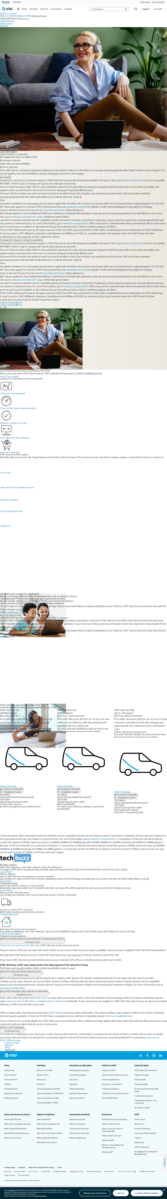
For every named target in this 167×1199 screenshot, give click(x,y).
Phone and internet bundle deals (146, 1090)
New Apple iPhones (12, 1119)
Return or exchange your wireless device (113, 1146)
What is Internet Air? (111, 1124)
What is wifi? (107, 1152)
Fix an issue (5, 472)
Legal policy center (76, 1171)
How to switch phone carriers (115, 1075)
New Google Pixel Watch (47, 1137)
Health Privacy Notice (147, 1171)
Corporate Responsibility (145, 1133)
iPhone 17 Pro (43, 1075)
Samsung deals (141, 1084)
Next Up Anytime (76, 1098)
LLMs (59, 1167)
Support (12, 615)
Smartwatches (11, 1088)
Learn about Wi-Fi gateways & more (17, 487)
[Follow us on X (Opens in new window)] (140, 1055)
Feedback (21, 1167)
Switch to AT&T (109, 1070)
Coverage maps (19, 1171)
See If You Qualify (9, 376)
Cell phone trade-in (110, 1088)
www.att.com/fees (77, 206)
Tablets (7, 1084)
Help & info (139, 1142)
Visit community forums (11, 511)
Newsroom (139, 1124)
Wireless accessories (13, 1093)
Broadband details (59, 1171)
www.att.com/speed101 (75, 223)
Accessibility (45, 1171)
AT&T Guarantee (141, 1147)
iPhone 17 (41, 1084)
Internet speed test (110, 1079)
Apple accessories (77, 1119)
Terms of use (33, 1171)
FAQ (19, 615)
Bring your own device (112, 1084)
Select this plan (8, 786)
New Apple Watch (45, 1128)
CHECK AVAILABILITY (11, 302)
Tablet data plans (76, 1088)
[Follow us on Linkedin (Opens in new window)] (160, 1055)
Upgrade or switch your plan (13, 422)
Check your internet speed (12, 393)
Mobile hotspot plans (78, 1093)
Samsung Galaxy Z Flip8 (47, 1102)
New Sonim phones (13, 1137)
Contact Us (5, 526)
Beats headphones (77, 1137)
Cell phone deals (141, 1075)
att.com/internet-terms (51, 210)
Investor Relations (142, 1128)
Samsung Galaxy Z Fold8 (48, 1098)
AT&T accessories (77, 1124)
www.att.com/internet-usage (27, 216)
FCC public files (23, 1175)
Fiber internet (10, 1075)
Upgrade (73, 1084)
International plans (77, 1075)
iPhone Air (41, 1079)
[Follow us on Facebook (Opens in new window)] (147, 1055)
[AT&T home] (7, 9)
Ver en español (158, 2)
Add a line (73, 1079)
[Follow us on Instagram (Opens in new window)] (154, 1055)
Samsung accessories (79, 1128)
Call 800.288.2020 (9, 914)
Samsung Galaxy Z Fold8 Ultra (50, 1093)
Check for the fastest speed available (18, 408)
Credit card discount (143, 1096)
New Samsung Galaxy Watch (49, 1133)
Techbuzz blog (9, 1167)
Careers (137, 1137)
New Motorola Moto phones (16, 1133)
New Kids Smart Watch (47, 1142)
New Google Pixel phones (15, 1128)
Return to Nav (24, 15)
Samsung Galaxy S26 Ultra (48, 1088)
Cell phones (9, 1070)
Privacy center (109, 1171)
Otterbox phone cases (79, 1133)
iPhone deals (140, 1079)
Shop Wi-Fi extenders (10, 452)
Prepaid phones (11, 1098)
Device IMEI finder (110, 1098)
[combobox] (107, 9)
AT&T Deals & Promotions (145, 1070)
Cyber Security (9, 1175)
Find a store (145, 2)
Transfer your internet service (115, 1093)
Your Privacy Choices (125, 1171)
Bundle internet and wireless (114, 1119)
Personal (5, 2)
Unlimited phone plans (79, 1070)
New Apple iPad (44, 1119)
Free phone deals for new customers (145, 1101)
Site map (7, 1171)
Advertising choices (93, 1171)
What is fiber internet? (112, 1135)
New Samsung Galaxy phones (17, 1124)
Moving (3, 615)
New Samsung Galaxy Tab (48, 1124)
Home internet (10, 1079)
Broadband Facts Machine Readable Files (146, 1152)
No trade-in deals (142, 1107)
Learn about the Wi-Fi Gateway (15, 437)
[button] (18, 9)
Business (17, 2)
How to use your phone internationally (112, 1129)
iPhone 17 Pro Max (45, 1070)
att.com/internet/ (133, 180)
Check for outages (9, 499)
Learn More (6, 871)
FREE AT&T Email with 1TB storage (41, 1167)
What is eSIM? (108, 1140)
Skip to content (8, 13)
